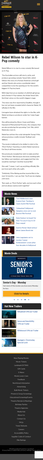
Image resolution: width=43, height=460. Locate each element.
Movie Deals (11, 253)
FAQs (21, 422)
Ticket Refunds (21, 426)
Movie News (11, 193)
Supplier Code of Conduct (21, 437)
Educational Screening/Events (21, 397)
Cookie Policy (16, 450)
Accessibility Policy (21, 433)
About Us (21, 415)
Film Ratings (21, 440)
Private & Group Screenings (21, 394)
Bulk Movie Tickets (21, 390)
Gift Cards (21, 369)
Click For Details (21, 293)
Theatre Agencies (21, 408)
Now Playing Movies (21, 358)
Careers (21, 429)
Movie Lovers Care (21, 376)
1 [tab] (14, 299)
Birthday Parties (21, 404)
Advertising (21, 387)
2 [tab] (18, 299)
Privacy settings (26, 450)
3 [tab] (21, 299)
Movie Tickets (21, 362)
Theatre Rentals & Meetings (21, 401)
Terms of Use (36, 450)
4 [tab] (25, 299)
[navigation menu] (38, 4)
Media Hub (21, 412)
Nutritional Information (21, 383)
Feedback (21, 379)
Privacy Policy (6, 450)
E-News (21, 372)
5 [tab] (28, 299)
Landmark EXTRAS (21, 365)
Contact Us (21, 419)
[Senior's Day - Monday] (21, 268)
